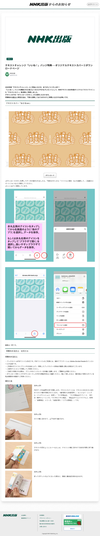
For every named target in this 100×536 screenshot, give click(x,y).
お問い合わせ (43, 526)
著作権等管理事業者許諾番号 (47, 524)
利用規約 (42, 515)
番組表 (72, 528)
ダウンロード (50, 175)
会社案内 (23, 515)
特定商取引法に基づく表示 (47, 521)
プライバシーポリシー (45, 518)
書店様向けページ (26, 518)
